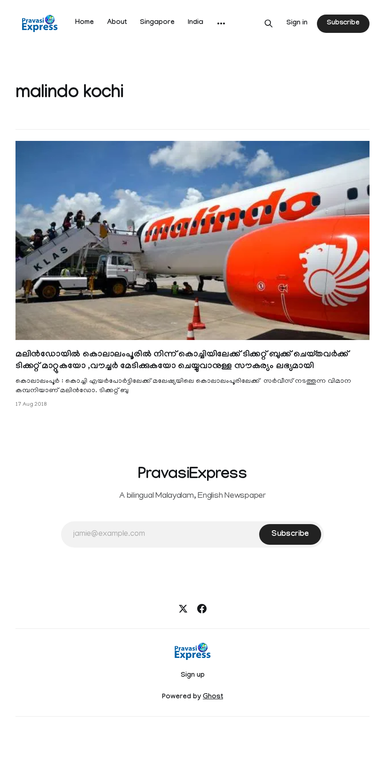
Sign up (193, 676)
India (195, 23)
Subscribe (343, 23)
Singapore (157, 23)
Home (84, 23)
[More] (221, 23)
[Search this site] (268, 23)
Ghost (213, 697)
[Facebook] (202, 608)
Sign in (297, 23)
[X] (183, 608)
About (117, 23)
